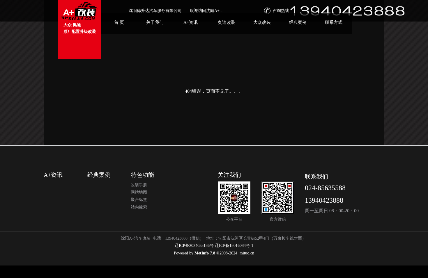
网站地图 (139, 192)
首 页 (119, 22)
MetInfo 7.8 (204, 253)
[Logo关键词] (79, 11)
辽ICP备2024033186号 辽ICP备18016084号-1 (214, 245)
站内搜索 (139, 207)
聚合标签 (139, 199)
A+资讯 (53, 175)
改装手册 (139, 185)
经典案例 (99, 175)
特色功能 (142, 175)
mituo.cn (247, 253)
